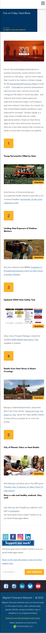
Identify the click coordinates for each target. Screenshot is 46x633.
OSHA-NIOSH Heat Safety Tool (25, 340)
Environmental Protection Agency (24, 84)
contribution (14, 511)
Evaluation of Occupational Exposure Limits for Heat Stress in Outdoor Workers (23, 271)
